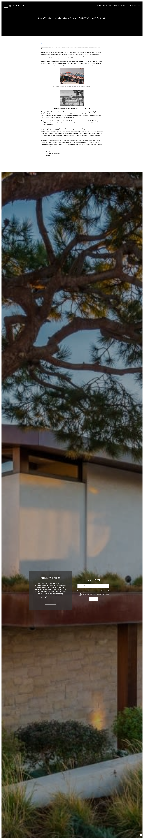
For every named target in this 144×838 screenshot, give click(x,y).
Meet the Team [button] (114, 5)
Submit (93, 598)
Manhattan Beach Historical (53, 153)
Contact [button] (123, 5)
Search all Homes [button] (101, 5)
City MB (48, 155)
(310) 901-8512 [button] (132, 5)
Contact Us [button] (50, 602)
